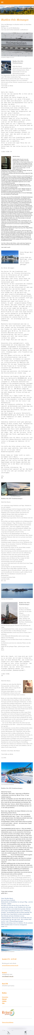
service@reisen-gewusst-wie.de (10, 965)
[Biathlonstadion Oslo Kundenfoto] (17, 939)
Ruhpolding (5, 997)
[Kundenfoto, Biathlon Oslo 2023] (17, 44)
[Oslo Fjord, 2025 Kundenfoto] (17, 591)
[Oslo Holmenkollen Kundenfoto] (17, 772)
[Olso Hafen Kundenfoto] (15, 489)
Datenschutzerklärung (7, 1022)
